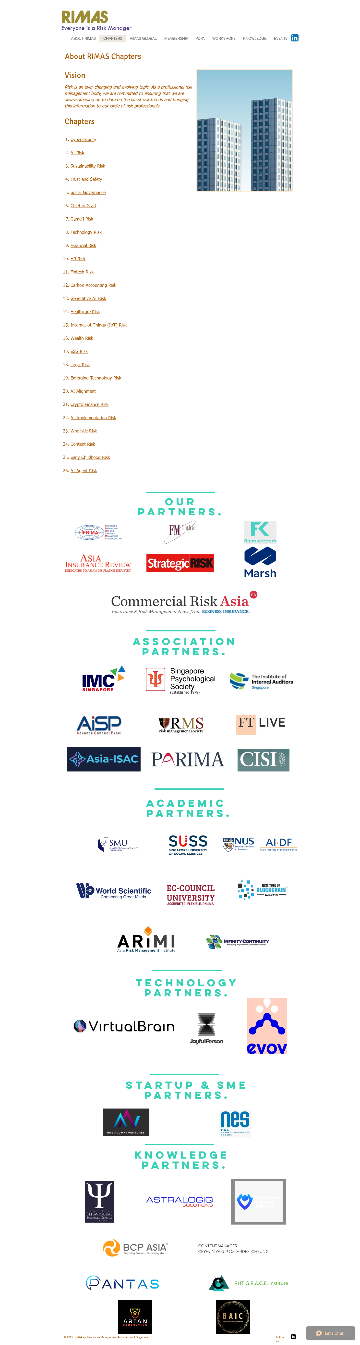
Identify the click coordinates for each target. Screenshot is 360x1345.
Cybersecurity (83, 140)
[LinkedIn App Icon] (295, 37)
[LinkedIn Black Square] (293, 1336)
